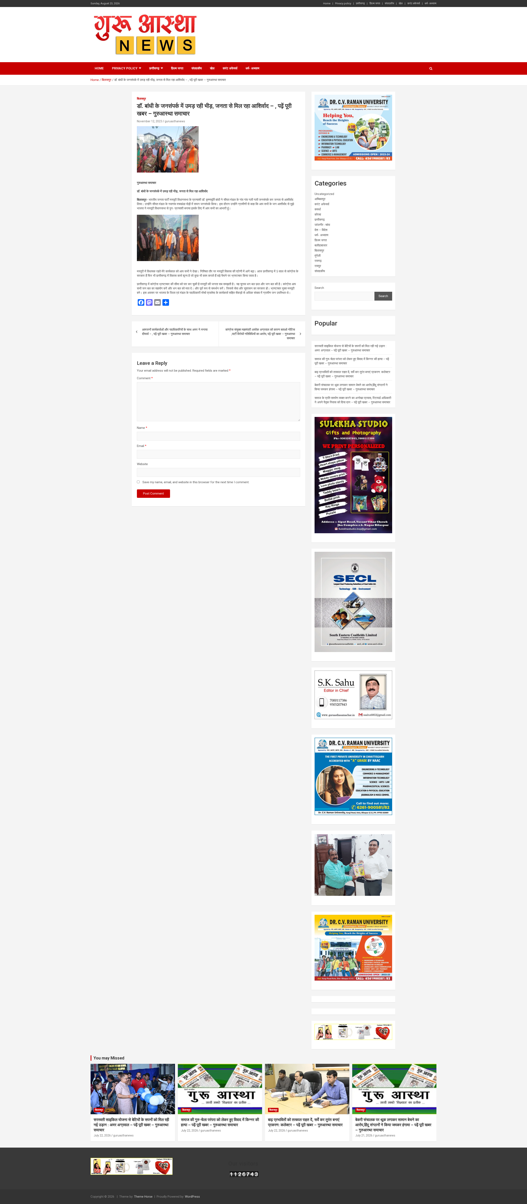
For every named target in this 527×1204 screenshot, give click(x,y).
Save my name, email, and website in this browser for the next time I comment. (195, 482)
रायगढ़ (318, 261)
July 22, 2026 (102, 1135)
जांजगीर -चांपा (322, 225)
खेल (401, 3)
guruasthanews (175, 121)
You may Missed (108, 1058)
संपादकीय (389, 3)
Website (142, 464)
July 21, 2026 (363, 1135)
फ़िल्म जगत (375, 3)
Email (141, 446)
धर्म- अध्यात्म (430, 3)
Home (326, 3)
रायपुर (318, 266)
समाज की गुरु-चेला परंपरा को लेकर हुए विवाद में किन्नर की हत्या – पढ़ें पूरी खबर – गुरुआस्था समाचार (220, 1122)
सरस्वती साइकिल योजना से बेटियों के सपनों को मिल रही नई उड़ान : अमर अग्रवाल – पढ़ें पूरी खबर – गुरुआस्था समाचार (131, 1124)
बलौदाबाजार (321, 245)
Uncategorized (324, 194)
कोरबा (318, 214)
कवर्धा (318, 209)
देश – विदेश (321, 230)
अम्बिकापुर (320, 199)
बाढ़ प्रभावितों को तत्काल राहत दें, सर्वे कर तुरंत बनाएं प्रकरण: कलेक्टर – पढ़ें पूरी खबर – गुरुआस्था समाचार (305, 1122)
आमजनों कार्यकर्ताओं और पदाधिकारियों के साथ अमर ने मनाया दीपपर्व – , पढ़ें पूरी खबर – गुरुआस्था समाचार (175, 332)
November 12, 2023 (149, 121)
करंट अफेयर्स (413, 3)
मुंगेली (318, 256)
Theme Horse (143, 1196)
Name (142, 428)
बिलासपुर (141, 98)
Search (319, 288)
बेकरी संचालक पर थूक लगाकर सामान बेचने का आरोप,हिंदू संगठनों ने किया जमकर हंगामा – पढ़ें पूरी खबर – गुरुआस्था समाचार (393, 1124)
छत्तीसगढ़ (360, 3)
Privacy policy (343, 3)
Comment (145, 378)
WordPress (192, 1196)
